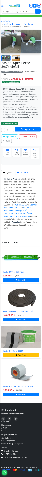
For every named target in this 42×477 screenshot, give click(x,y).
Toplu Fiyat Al (10, 136)
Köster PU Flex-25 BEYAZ (13, 272)
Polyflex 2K (20, 213)
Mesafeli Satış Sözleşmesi (12, 443)
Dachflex (33, 205)
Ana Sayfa (5, 21)
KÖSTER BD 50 (21, 205)
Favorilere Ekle (28, 136)
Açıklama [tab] (9, 172)
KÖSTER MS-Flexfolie (21, 216)
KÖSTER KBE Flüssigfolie (14, 210)
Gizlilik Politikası (8, 438)
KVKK (3, 430)
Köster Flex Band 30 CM (13, 351)
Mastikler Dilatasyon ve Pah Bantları (19, 24)
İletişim (4, 428)
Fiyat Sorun (22, 355)
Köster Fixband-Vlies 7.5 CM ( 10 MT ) (18, 386)
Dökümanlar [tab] (25, 172)
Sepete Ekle (29, 129)
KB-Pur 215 (28, 207)
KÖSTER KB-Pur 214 (12, 207)
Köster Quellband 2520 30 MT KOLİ (18, 311)
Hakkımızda (6, 425)
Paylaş (7, 141)
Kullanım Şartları (8, 440)
